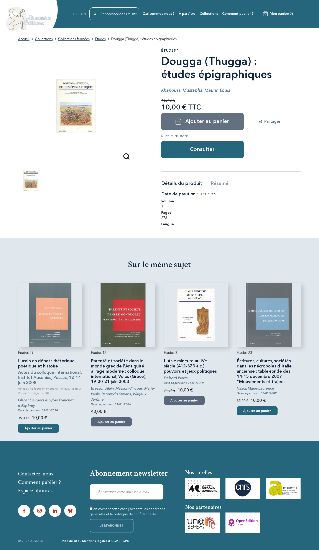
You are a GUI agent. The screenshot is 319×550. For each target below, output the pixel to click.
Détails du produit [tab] (181, 183)
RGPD (125, 541)
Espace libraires (35, 490)
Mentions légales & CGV (100, 541)
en (83, 14)
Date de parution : (179, 194)
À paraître (187, 14)
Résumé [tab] (220, 183)
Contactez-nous (35, 473)
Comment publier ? (237, 14)
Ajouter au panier (38, 428)
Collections (209, 14)
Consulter (202, 149)
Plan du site (70, 541)
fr (75, 14)
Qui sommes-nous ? (158, 14)
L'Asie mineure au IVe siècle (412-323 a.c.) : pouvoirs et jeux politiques (190, 366)
